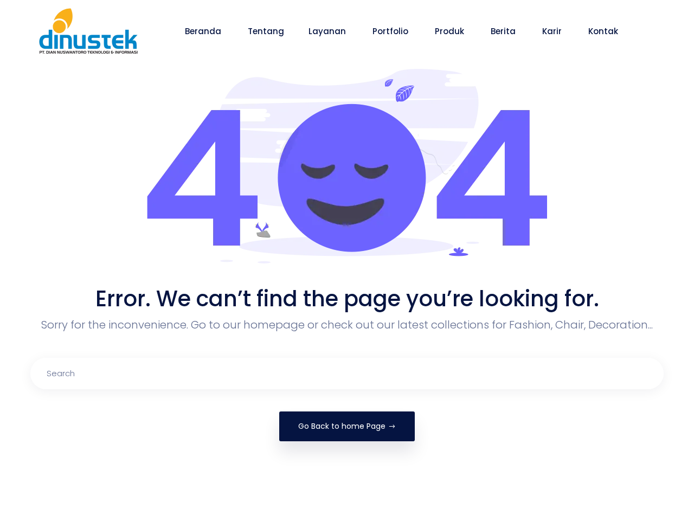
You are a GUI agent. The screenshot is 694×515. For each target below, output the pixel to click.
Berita (504, 31)
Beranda (204, 31)
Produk (450, 31)
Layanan (328, 31)
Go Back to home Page (341, 426)
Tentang (266, 31)
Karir (553, 31)
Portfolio (391, 31)
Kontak (604, 31)
